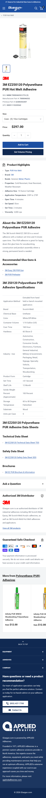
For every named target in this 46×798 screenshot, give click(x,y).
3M (12, 175)
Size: (16, 114)
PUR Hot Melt (8, 15)
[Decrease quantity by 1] (14, 135)
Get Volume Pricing (23, 152)
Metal (21, 179)
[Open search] (36, 8)
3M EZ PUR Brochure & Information (20, 472)
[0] (41, 8)
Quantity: (6, 135)
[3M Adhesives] (23, 78)
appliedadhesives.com (12, 780)
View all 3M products (12, 528)
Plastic (27, 179)
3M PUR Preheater (12, 274)
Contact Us (17, 710)
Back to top (23, 644)
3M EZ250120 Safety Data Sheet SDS (20, 457)
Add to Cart (23, 145)
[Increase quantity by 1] (28, 135)
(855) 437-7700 (17, 704)
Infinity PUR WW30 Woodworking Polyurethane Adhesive (16, 617)
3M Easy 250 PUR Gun (14, 270)
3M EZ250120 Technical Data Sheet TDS (22, 442)
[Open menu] (4, 8)
